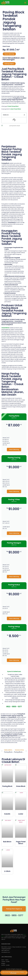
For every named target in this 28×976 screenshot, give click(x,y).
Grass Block (20, 786)
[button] (25, 2)
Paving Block (7, 786)
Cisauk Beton (5, 328)
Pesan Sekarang (14, 449)
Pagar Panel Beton (20, 843)
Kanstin (7, 814)
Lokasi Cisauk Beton (15, 109)
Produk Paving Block (12, 106)
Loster (20, 814)
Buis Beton (7, 842)
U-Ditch (7, 871)
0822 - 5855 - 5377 (14, 706)
